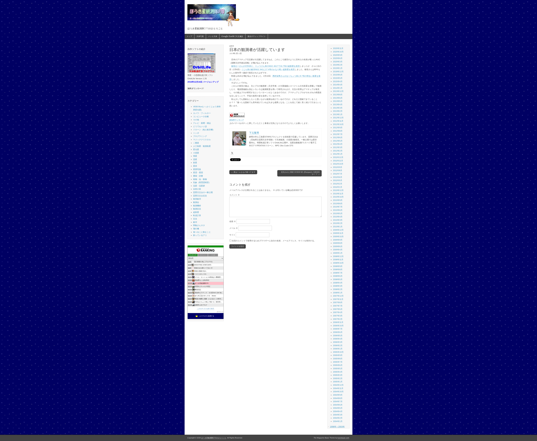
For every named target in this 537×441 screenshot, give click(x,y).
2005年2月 (337, 378)
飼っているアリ (200, 235)
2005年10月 (338, 352)
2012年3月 (337, 147)
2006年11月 (338, 322)
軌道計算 (197, 215)
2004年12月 (338, 385)
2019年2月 (337, 65)
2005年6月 (337, 365)
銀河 (195, 222)
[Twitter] (232, 153)
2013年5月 (337, 101)
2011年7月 (337, 174)
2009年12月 (338, 230)
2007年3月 (337, 316)
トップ (189, 36)
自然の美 (197, 189)
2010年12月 (338, 190)
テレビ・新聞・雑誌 (202, 123)
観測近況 (197, 209)
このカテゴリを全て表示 (205, 308)
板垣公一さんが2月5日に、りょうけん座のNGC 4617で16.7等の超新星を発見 (265, 66)
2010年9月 (337, 200)
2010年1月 (337, 226)
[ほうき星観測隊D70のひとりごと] (213, 13)
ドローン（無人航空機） (204, 130)
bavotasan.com (343, 438)
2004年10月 (338, 391)
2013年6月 (337, 98)
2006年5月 (337, 335)
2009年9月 (337, 240)
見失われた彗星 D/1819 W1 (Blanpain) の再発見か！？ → (300, 173)
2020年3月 (337, 61)
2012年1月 (337, 154)
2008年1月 (337, 293)
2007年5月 (337, 309)
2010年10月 (338, 197)
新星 (195, 162)
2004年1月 (337, 421)
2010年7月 (337, 207)
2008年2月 (337, 289)
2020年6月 (337, 58)
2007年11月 (338, 299)
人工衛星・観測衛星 (202, 146)
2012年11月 (338, 121)
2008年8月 (337, 269)
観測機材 (197, 206)
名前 (232, 221)
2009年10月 (338, 236)
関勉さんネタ (199, 225)
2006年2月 (337, 345)
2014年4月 (337, 85)
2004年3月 (337, 415)
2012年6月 (337, 137)
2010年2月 (337, 223)
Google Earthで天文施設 (232, 36)
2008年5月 (337, 279)
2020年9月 (337, 55)
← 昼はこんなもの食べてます (243, 172)
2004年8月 (337, 398)
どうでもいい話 (200, 126)
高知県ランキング (236, 120)
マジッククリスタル (202, 139)
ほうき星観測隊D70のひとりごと (213, 438)
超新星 (231, 46)
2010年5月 (337, 213)
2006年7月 (337, 329)
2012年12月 (338, 118)
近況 (195, 219)
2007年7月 (337, 306)
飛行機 (196, 229)
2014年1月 (337, 88)
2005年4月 (337, 372)
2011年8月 (337, 170)
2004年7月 (337, 401)
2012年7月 (337, 134)
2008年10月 (338, 263)
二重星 (196, 143)
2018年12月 (338, 71)
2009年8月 (337, 243)
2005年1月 (337, 382)
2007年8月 (337, 302)
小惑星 (196, 153)
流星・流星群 (199, 186)
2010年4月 (337, 217)
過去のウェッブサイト (257, 36)
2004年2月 (337, 418)
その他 (196, 120)
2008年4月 (337, 283)
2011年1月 (337, 187)
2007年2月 (337, 319)
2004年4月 (337, 411)
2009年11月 (338, 233)
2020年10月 (338, 52)
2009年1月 (337, 253)
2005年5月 (337, 368)
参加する (220, 311)
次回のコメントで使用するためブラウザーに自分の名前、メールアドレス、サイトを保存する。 (274, 241)
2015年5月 (337, 78)
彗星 (195, 156)
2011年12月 (338, 157)
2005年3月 (337, 375)
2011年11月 (338, 161)
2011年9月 (337, 167)
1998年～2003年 (337, 426)
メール (233, 228)
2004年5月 (337, 408)
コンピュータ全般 (201, 116)
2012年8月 (337, 131)
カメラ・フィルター (202, 113)
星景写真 (197, 169)
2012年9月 (337, 127)
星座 (195, 166)
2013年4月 (337, 104)
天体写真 (200, 36)
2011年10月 (338, 164)
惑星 (195, 159)
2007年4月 (337, 312)
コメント (234, 195)
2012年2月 (337, 151)
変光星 (196, 149)
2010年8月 (337, 203)
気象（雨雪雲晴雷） (202, 182)
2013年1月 (337, 114)
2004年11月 (338, 388)
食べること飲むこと (202, 232)
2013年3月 (337, 108)
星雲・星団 (198, 172)
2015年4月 (337, 81)
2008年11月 (338, 259)
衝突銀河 (197, 199)
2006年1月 (337, 349)
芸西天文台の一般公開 (203, 192)
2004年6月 (337, 405)
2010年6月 (337, 210)
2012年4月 (337, 144)
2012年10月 (338, 124)
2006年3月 (337, 342)
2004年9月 (337, 395)
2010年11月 (338, 193)
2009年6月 (337, 246)
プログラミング (200, 136)
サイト (232, 235)
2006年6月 (337, 332)
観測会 (196, 202)
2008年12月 (338, 256)
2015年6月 (337, 75)
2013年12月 (338, 91)
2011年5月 (337, 180)
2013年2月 (337, 111)
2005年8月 (337, 358)
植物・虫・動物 (200, 179)
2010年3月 (337, 220)
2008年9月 (337, 266)
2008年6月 (337, 276)
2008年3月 (337, 286)
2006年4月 (337, 339)
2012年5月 (337, 141)
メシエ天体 (212, 36)
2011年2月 (337, 184)
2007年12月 (338, 296)
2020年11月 (338, 48)
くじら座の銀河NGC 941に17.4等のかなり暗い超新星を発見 (268, 69)
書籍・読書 (198, 176)
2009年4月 (337, 250)
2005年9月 (337, 355)
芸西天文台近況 (200, 196)
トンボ (196, 133)
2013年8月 (337, 94)
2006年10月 (338, 325)
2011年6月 (337, 177)
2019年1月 (337, 68)
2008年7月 (337, 273)
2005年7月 (337, 362)
